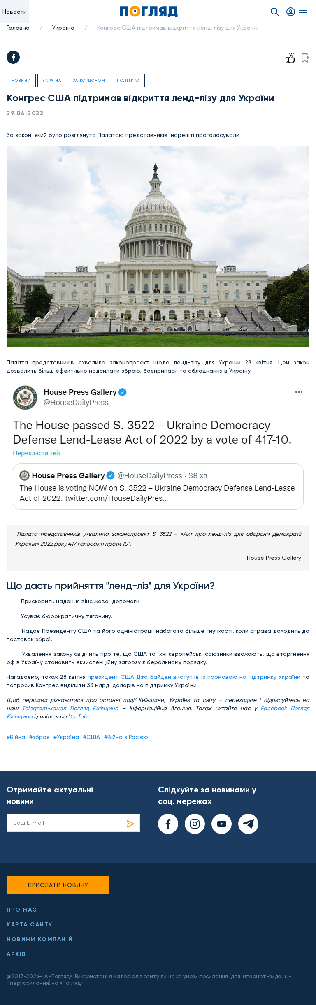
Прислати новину (58, 885)
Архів (16, 954)
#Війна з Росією (126, 737)
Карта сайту (30, 924)
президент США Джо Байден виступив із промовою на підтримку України (194, 677)
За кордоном (89, 80)
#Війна (16, 737)
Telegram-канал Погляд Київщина (70, 708)
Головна (18, 27)
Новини (21, 80)
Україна (63, 27)
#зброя (39, 737)
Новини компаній (40, 939)
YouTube (79, 716)
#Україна (66, 737)
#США (91, 737)
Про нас (22, 909)
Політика (128, 80)
